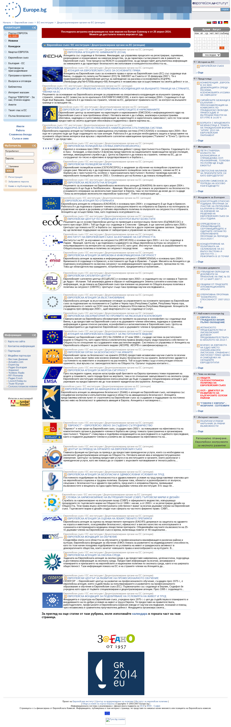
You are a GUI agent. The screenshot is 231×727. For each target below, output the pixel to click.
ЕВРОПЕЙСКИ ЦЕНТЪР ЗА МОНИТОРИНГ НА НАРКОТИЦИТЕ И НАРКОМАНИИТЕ (111, 109)
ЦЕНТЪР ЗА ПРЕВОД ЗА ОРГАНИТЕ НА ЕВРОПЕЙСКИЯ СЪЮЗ (104, 449)
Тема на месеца (207, 374)
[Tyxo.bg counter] (115, 724)
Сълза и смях (20, 138)
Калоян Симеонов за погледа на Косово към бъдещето (213, 183)
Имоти (20, 126)
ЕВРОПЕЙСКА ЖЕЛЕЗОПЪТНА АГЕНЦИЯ (92, 182)
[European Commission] (107, 714)
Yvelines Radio (16, 372)
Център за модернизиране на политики (114, 701)
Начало (7, 22)
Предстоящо (205, 78)
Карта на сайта (16, 341)
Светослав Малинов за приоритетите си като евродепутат (213, 173)
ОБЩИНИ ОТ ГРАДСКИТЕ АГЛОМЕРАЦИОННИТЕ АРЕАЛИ (214, 287)
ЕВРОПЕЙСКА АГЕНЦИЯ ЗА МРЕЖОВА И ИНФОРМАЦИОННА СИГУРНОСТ (111, 255)
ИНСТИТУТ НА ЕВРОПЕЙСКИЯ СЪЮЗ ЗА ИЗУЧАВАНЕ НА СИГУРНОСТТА (111, 237)
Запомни (14, 166)
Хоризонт (13, 370)
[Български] (209, 22)
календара (139, 613)
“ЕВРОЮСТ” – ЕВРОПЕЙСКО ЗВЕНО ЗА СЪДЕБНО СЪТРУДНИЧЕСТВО (109, 425)
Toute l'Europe (16, 383)
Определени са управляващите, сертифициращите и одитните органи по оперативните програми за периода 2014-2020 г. (214, 231)
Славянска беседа (20, 134)
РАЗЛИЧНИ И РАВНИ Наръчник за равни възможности (212, 423)
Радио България (17, 367)
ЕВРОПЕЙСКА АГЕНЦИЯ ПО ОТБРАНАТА (89, 200)
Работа (20, 130)
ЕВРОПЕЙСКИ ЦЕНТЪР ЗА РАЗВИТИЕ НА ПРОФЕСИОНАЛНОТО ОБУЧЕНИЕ (113, 578)
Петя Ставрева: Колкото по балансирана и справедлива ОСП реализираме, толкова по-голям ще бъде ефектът (215, 158)
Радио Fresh (15, 378)
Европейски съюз (24, 22)
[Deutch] (225, 22)
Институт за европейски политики (151, 701)
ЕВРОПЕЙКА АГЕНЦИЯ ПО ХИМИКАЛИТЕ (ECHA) (96, 52)
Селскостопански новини (22, 386)
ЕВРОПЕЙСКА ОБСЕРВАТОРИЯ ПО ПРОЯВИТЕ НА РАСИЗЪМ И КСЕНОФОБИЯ (114, 315)
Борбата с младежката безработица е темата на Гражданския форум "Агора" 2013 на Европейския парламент (215, 129)
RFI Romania (15, 375)
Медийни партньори (19, 355)
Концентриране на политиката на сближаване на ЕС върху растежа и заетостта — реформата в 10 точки (214, 250)
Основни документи (209, 268)
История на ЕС (206, 62)
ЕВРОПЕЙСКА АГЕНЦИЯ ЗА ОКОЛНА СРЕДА (93, 555)
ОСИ (142, 706)
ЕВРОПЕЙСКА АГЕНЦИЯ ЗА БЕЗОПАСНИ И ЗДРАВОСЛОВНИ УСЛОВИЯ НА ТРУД (115, 474)
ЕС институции (45, 22)
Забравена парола (18, 181)
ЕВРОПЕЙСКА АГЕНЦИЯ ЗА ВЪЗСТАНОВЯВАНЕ (96, 297)
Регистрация (15, 177)
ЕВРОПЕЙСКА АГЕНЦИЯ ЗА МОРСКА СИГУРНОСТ (97, 370)
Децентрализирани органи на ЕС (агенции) (81, 22)
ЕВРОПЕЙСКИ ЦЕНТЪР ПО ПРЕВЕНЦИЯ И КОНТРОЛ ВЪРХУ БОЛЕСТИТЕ (111, 219)
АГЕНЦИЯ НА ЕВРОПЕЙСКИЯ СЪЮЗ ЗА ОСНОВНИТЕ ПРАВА (103, 70)
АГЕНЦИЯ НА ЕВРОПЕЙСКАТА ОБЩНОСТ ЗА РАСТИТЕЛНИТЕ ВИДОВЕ (109, 334)
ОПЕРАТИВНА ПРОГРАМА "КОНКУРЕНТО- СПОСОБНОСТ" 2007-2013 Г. (215, 298)
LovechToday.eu (17, 381)
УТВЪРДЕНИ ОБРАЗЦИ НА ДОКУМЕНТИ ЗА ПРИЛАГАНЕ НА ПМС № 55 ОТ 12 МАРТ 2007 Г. (215, 275)
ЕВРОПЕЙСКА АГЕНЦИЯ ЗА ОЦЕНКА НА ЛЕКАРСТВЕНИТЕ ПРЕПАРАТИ (109, 518)
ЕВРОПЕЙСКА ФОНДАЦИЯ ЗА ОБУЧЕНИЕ (92, 536)
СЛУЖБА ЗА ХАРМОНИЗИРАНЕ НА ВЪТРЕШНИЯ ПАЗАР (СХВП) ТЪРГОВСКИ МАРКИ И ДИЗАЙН (122, 497)
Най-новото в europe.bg (211, 313)
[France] (220, 22)
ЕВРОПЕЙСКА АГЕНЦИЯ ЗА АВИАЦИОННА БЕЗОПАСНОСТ (100, 389)
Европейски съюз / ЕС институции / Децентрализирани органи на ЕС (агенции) (108, 49)
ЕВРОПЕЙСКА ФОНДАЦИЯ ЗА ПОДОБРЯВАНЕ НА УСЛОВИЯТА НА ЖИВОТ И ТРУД (116, 596)
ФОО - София (153, 706)
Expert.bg (13, 364)
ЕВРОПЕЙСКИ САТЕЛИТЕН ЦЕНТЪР (89, 275)
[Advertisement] (21, 262)
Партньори (14, 350)
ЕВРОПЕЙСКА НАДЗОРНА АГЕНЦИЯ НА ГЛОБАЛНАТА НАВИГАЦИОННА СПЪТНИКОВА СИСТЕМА (104, 128)
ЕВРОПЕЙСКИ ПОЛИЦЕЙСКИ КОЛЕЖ (89, 164)
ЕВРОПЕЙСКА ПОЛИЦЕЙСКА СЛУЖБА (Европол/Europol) (104, 146)
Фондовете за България (211, 197)
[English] (214, 22)
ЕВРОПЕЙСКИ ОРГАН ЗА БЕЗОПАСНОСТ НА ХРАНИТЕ (100, 352)
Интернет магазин (208, 417)
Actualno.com (15, 362)
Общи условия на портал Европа (98, 704)
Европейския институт (83, 701)
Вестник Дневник (18, 359)
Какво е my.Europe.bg (20, 186)
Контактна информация (21, 346)
